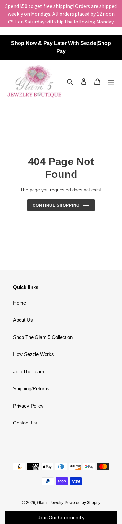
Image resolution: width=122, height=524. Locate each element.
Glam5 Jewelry (50, 503)
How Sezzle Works (33, 354)
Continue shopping (56, 205)
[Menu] (111, 81)
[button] (61, 517)
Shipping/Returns (31, 388)
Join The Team (28, 371)
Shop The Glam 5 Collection (43, 337)
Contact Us (25, 422)
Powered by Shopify (82, 503)
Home (19, 303)
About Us (23, 320)
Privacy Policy (28, 405)
